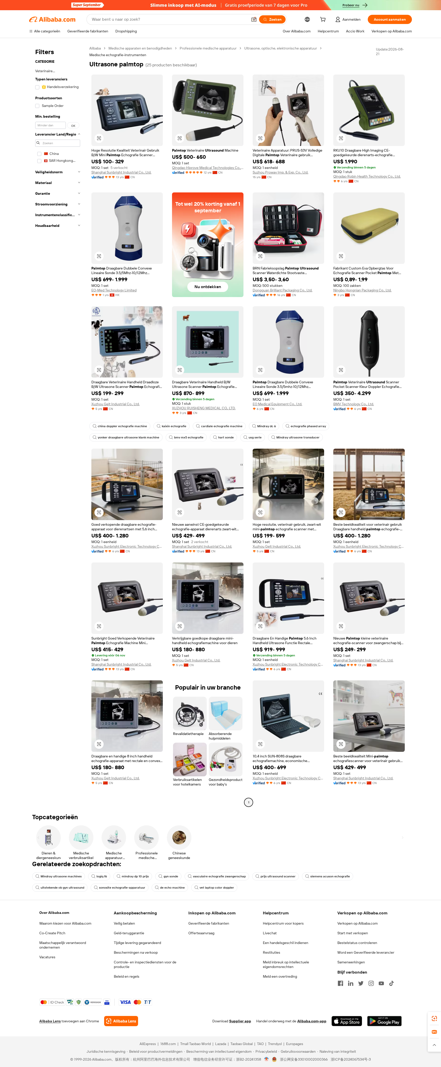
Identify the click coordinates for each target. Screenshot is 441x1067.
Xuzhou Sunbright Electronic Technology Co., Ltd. (127, 546)
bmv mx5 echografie (188, 437)
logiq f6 (101, 876)
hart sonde (226, 437)
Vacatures (47, 957)
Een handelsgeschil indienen (285, 943)
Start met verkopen (352, 933)
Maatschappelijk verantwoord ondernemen (62, 945)
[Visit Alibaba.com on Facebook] (340, 983)
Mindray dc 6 (266, 426)
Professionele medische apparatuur (208, 48)
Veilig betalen (124, 923)
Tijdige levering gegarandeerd (137, 943)
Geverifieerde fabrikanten (208, 923)
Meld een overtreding (280, 976)
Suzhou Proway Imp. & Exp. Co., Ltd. (280, 172)
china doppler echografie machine (122, 426)
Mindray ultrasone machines (61, 876)
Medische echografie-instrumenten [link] (117, 55)
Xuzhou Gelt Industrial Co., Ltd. (115, 404)
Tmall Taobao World (195, 1044)
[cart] (324, 20)
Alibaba (95, 48)
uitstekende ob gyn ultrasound (62, 887)
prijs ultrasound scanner (278, 876)
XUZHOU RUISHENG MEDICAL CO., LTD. (204, 408)
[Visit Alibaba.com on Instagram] (371, 983)
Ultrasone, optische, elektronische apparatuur (280, 48)
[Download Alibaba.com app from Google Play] (384, 1021)
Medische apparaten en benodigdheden (140, 48)
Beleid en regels (126, 976)
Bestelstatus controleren (357, 943)
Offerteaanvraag (201, 933)
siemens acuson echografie (330, 876)
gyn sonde (171, 876)
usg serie (255, 437)
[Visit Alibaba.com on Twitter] (361, 983)
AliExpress (148, 1044)
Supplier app (240, 1021)
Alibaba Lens (50, 1021)
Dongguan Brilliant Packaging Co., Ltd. (282, 290)
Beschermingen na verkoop (136, 952)
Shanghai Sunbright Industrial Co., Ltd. (121, 172)
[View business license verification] (266, 1059)
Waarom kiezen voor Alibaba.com (65, 923)
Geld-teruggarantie (129, 933)
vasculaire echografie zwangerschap (219, 876)
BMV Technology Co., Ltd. (353, 404)
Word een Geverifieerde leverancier (365, 952)
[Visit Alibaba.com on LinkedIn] (351, 983)
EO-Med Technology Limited (114, 290)
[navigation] (57, 426)
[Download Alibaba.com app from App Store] (347, 1021)
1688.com (168, 1044)
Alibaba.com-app (311, 1021)
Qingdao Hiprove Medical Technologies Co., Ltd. (207, 168)
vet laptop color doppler (217, 887)
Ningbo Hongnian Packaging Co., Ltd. (362, 290)
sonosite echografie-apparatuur (122, 887)
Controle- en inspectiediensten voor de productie (145, 964)
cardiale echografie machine (221, 426)
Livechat (270, 933)
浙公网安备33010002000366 (304, 1059)
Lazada (220, 1044)
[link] (434, 1018)
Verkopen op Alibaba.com (357, 923)
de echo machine (172, 887)
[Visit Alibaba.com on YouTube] (381, 983)
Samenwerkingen (351, 962)
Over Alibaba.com (54, 913)
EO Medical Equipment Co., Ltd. (277, 404)
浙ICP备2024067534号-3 (351, 1059)
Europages (294, 1044)
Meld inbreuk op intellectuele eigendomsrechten (286, 964)
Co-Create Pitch (52, 933)
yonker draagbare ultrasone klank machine (128, 437)
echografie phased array (308, 426)
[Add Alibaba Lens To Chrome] (121, 1021)
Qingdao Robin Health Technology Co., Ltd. (367, 176)
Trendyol (275, 1044)
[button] (254, 19)
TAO (260, 1044)
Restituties (271, 952)
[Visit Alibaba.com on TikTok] (391, 983)
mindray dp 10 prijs (135, 876)
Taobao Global (241, 1044)
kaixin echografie (174, 426)
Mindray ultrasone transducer (298, 437)
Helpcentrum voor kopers (283, 923)
